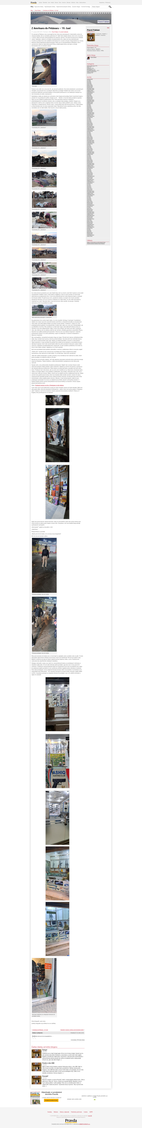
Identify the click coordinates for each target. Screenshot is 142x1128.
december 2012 (90, 218)
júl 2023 (89, 118)
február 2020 (90, 161)
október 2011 (90, 225)
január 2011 (89, 233)
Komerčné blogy (85, 6)
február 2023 (90, 124)
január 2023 (89, 125)
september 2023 (90, 116)
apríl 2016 (89, 200)
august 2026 (90, 79)
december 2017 (90, 179)
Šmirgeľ (44, 1050)
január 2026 (89, 87)
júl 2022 (89, 132)
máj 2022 (89, 134)
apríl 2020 (89, 158)
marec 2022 (89, 136)
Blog (32, 7)
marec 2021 (89, 148)
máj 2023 (89, 120)
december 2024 (90, 100)
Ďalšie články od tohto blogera (44, 1047)
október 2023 (90, 115)
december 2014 (90, 211)
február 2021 (90, 149)
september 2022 (90, 130)
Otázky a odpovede (64, 1112)
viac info (90, 1115)
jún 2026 (89, 81)
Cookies (86, 1112)
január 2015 (89, 210)
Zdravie (56, 2)
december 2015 (90, 205)
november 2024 (90, 101)
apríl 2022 (89, 135)
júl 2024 (89, 104)
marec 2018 (89, 178)
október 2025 (90, 90)
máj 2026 (89, 82)
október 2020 (90, 154)
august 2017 (90, 183)
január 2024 (89, 111)
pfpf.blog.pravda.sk (91, 31)
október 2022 (90, 128)
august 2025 (90, 93)
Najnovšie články (38, 6)
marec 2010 (89, 236)
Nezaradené (90, 69)
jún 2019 (89, 169)
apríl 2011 (89, 231)
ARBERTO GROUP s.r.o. (84, 1124)
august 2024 (90, 103)
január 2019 (89, 175)
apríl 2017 (89, 187)
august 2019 (90, 168)
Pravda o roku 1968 (48, 1063)
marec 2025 (89, 96)
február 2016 (90, 202)
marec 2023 (89, 123)
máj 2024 (89, 106)
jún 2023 (89, 119)
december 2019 (90, 163)
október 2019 (90, 165)
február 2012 (90, 222)
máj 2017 (89, 186)
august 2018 (90, 177)
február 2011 (90, 232)
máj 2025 (89, 94)
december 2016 (90, 191)
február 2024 (90, 110)
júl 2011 (89, 229)
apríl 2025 (89, 95)
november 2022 (90, 127)
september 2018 (90, 176)
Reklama (56, 1112)
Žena (60, 2)
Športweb (45, 2)
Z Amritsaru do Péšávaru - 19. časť (50, 10)
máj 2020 (89, 157)
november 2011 (90, 224)
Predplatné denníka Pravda (51, 1100)
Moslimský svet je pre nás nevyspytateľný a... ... (42, 1036)
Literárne (89, 68)
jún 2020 (89, 156)
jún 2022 (89, 133)
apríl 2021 (89, 147)
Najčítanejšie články (49, 6)
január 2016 (89, 203)
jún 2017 (89, 185)
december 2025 (90, 88)
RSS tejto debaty (81, 1040)
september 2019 (90, 166)
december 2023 (90, 112)
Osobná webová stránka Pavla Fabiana (96, 243)
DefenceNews (82, 2)
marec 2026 (89, 85)
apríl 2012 (89, 220)
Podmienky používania (76, 1112)
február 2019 (90, 173)
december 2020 (90, 151)
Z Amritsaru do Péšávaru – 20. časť (40, 1029)
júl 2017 (89, 184)
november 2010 (90, 235)
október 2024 (90, 102)
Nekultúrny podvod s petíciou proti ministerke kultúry (72, 1029)
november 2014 (90, 213)
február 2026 (90, 86)
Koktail (52, 2)
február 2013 (90, 216)
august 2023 (90, 117)
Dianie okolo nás (91, 66)
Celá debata (73, 1040)
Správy (40, 2)
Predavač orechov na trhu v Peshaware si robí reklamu (49, 385)
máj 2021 (89, 146)
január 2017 (89, 190)
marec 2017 (89, 188)
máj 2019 (89, 170)
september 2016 (90, 194)
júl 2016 (89, 196)
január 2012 (89, 223)
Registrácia (101, 2)
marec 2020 (89, 160)
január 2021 (89, 150)
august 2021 (90, 143)
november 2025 (90, 89)
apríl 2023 (89, 121)
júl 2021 (89, 145)
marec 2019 (89, 172)
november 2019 (90, 164)
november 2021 (90, 141)
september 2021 (90, 142)
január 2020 (89, 162)
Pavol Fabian (38, 10)
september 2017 (90, 181)
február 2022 (90, 138)
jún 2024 (89, 105)
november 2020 (90, 153)
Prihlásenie (107, 2)
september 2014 (90, 215)
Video (77, 2)
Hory (88, 67)
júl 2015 (89, 207)
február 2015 (90, 209)
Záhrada (68, 2)
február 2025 (90, 97)
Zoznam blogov (76, 6)
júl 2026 (89, 80)
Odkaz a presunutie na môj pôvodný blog (96, 242)
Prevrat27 (45, 1076)
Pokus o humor (90, 71)
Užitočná (73, 2)
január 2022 (89, 139)
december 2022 (90, 126)
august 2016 (90, 195)
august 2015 (90, 206)
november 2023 (90, 113)
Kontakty (50, 1112)
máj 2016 (89, 199)
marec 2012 (89, 221)
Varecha (64, 2)
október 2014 (90, 214)
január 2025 (89, 98)
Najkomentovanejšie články (63, 6)
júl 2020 (89, 155)
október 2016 (90, 193)
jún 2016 (89, 198)
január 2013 (89, 217)
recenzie (89, 72)
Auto (49, 2)
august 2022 (90, 131)
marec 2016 (89, 201)
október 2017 (90, 180)
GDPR (91, 1112)
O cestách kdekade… (92, 70)
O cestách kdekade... (64, 32)
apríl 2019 (89, 171)
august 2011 (90, 228)
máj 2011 (89, 230)
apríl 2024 (89, 108)
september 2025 (90, 91)
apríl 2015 (89, 208)
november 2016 (90, 192)
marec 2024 (89, 109)
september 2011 (90, 226)
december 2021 (90, 140)
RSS (108, 27)
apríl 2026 (89, 83)
